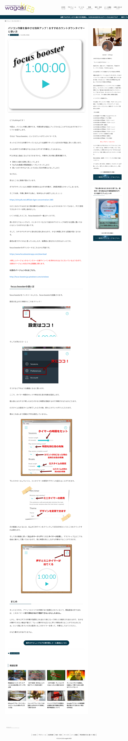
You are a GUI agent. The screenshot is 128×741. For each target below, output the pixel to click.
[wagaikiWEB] (20, 8)
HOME (34, 735)
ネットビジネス (14, 35)
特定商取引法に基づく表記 (87, 735)
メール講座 (74, 735)
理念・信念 (58, 735)
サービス (66, 735)
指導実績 (50, 735)
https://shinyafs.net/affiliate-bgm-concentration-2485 (31, 199)
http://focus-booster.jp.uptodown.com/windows (29, 276)
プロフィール (42, 735)
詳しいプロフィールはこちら (107, 142)
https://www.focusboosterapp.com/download (28, 254)
